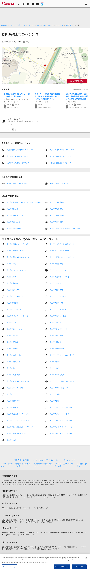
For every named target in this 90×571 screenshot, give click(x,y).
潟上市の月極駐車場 (57, 202)
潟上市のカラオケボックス (16, 270)
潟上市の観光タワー (14, 401)
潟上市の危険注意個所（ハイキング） (20, 427)
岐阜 (23, 482)
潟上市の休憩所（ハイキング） (61, 427)
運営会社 (17, 460)
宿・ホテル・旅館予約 (45, 522)
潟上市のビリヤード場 (58, 316)
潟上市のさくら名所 (57, 375)
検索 (4, 495)
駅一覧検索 (14, 497)
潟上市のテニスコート (58, 309)
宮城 (33, 480)
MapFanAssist (54, 532)
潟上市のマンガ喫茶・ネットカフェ (63, 381)
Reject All (79, 567)
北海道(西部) (17, 480)
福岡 (20, 485)
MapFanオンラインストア (12, 522)
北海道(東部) (7, 480)
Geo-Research (46, 549)
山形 (41, 480)
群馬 (58, 480)
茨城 (50, 480)
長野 (19, 482)
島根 (71, 482)
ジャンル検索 (15, 25)
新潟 (81, 480)
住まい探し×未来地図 (34, 495)
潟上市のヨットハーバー (16, 329)
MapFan (4, 25)
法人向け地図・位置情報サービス (14, 547)
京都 (48, 482)
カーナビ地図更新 (29, 522)
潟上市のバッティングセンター (18, 316)
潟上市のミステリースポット (60, 250)
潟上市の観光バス (56, 361)
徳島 (4, 485)
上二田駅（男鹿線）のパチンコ (18, 156)
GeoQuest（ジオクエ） (11, 535)
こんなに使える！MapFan (51, 520)
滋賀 (40, 482)
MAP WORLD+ (25, 549)
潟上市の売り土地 (13, 222)
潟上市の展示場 (12, 342)
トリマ (74, 532)
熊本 (33, 485)
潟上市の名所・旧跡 (14, 355)
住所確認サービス (12, 549)
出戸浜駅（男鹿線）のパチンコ (18, 163)
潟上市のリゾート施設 (58, 296)
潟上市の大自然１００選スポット (62, 244)
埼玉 (62, 480)
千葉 (66, 480)
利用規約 (26, 460)
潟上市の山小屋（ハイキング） (18, 414)
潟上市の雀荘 (55, 394)
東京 (71, 480)
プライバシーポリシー (53, 460)
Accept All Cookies (62, 567)
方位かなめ (82, 532)
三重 (36, 482)
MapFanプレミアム (9, 532)
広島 (80, 482)
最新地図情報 (7, 520)
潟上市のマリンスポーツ (59, 388)
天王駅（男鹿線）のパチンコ (60, 156)
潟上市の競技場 (12, 303)
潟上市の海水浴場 (56, 264)
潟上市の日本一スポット (16, 250)
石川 (6, 482)
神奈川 (76, 480)
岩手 (28, 480)
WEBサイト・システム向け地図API (41, 547)
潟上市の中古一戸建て (58, 215)
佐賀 (25, 485)
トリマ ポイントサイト (29, 535)
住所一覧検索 (78, 495)
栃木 (54, 480)
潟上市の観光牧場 (56, 290)
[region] (45, 65)
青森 (24, 480)
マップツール (21, 495)
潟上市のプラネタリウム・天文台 (62, 355)
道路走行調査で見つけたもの (73, 520)
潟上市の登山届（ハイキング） (61, 433)
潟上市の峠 (11, 368)
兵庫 (53, 482)
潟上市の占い (11, 394)
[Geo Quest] (42, 4)
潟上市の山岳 (11, 440)
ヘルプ (34, 460)
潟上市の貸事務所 (56, 209)
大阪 (44, 482)
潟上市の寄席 (11, 277)
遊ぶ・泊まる (28, 25)
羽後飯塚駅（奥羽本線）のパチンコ (20, 150)
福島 (45, 480)
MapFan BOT (66, 532)
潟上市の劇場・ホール (58, 348)
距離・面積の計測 (49, 495)
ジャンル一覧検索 (25, 497)
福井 (10, 482)
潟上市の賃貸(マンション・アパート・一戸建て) (24, 202)
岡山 (75, 482)
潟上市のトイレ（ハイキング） (18, 420)
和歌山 (62, 482)
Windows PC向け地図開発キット (67, 547)
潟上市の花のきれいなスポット (18, 381)
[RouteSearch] (23, 4)
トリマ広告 (36, 549)
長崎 (29, 485)
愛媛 (12, 485)
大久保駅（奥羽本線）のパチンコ (62, 150)
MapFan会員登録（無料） (12, 508)
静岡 (27, 482)
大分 (37, 485)
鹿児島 (47, 485)
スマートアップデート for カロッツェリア (33, 532)
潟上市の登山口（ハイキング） (61, 407)
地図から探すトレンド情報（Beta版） (27, 520)
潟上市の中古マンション (16, 215)
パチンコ (59, 25)
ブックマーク (38, 497)
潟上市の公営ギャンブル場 (59, 277)
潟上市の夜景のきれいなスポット (62, 257)
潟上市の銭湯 (55, 401)
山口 (84, 482)
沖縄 (52, 485)
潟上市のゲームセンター (59, 270)
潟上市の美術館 (12, 348)
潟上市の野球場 (55, 322)
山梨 (15, 482)
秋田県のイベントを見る (59, 183)
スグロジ (55, 549)
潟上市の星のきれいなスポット (18, 257)
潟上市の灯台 (55, 368)
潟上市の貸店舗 (12, 209)
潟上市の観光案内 (13, 361)
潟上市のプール (12, 322)
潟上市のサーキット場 (15, 388)
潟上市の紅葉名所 (13, 375)
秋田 (37, 480)
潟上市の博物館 (55, 342)
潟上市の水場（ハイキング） (60, 414)
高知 (16, 485)
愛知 (32, 482)
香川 (8, 485)
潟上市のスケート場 (14, 309)
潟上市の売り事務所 (14, 228)
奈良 (57, 482)
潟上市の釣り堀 (55, 283)
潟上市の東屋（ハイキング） (17, 433)
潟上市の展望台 (12, 407)
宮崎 (42, 485)
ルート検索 (11, 495)
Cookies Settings (9, 567)
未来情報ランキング (64, 495)
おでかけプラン (49, 497)
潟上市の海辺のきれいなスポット (19, 244)
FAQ (41, 460)
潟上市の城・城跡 (56, 335)
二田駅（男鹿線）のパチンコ (60, 163)
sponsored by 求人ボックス (80, 89)
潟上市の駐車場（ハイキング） (61, 420)
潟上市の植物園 (12, 283)
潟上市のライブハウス (15, 296)
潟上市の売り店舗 (56, 222)
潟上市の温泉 (11, 264)
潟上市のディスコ (13, 290)
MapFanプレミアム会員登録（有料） (36, 508)
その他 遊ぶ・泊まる (45, 25)
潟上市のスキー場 (56, 303)
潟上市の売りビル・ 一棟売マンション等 (65, 228)
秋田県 (68, 25)
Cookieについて (70, 460)
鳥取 (67, 482)
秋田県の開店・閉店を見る (17, 183)
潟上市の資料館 (12, 335)
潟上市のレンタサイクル (59, 329)
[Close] (86, 558)
